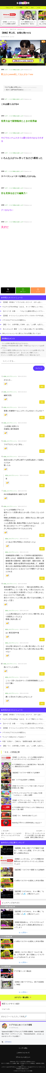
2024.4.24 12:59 (24, 552)
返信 (42, 386)
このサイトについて (23, 1052)
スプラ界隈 (19, 7)
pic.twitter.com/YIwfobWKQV (29, 87)
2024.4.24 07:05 (22, 491)
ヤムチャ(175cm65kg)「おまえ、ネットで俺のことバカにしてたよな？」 (24, 307)
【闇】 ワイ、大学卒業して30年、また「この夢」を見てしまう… (24, 324)
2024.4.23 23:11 (22, 376)
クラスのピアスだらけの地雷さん (14, 320)
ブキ (26, 7)
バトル (38, 7)
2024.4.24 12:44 (24, 610)
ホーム (2, 29)
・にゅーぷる (5, 1009)
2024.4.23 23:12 (22, 392)
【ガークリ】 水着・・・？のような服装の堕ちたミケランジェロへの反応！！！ (24, 311)
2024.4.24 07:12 (22, 506)
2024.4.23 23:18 (22, 407)
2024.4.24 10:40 (22, 663)
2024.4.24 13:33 (24, 629)
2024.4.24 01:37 (22, 456)
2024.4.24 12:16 (24, 538)
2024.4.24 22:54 (24, 643)
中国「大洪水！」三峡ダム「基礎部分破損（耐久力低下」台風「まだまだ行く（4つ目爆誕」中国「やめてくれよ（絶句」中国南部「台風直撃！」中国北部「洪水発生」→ (24, 741)
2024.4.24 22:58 (24, 693)
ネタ (32, 7)
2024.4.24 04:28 (24, 475)
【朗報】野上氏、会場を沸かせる (16, 29)
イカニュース (9, 7)
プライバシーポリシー (23, 1057)
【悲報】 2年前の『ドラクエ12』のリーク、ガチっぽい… (22, 302)
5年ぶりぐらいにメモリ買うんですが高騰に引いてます (21, 333)
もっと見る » (23, 932)
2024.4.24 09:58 (22, 583)
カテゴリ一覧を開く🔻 (23, 997)
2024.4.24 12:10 (24, 677)
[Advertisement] (23, 262)
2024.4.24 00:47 (22, 441)
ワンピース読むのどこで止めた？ (14, 737)
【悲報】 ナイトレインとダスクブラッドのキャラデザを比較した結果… (24, 315)
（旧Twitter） (8, 1042)
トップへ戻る (23, 1048)
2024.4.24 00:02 (22, 423)
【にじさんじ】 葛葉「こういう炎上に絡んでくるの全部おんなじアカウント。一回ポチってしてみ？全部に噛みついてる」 (24, 329)
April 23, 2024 (27, 89)
